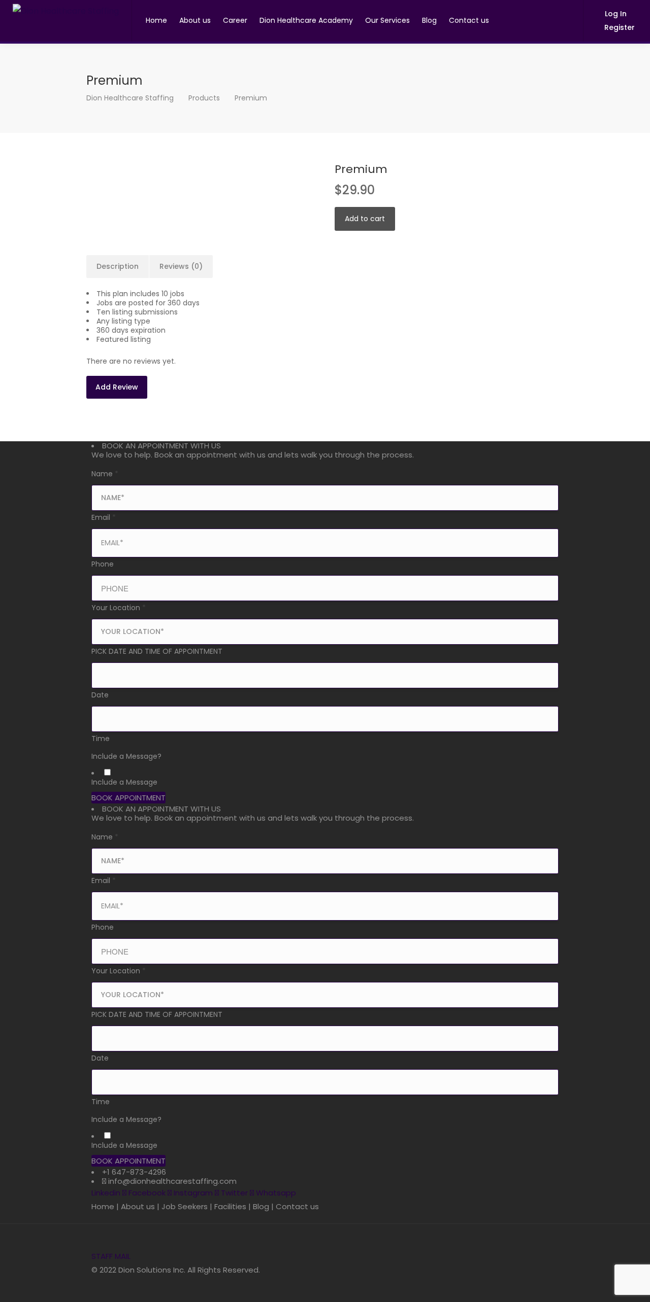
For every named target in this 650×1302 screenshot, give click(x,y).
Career (235, 20)
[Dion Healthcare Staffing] (66, 7)
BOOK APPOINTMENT (128, 797)
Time (100, 738)
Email (103, 517)
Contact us (469, 20)
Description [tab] (117, 266)
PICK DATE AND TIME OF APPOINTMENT (156, 651)
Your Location (118, 608)
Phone (102, 564)
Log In (615, 14)
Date (100, 695)
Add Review (116, 387)
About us (195, 20)
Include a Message (124, 782)
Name (104, 474)
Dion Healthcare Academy (306, 20)
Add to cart (365, 219)
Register (618, 27)
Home (156, 20)
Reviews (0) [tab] (181, 266)
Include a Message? (126, 756)
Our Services (387, 20)
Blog (429, 20)
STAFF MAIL (111, 1256)
